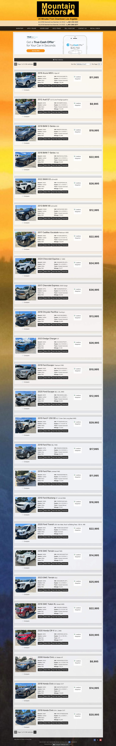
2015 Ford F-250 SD (57, 418)
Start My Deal (56, 85)
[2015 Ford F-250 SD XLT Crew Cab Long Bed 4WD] (25, 425)
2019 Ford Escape (51, 365)
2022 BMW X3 (48, 179)
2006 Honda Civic (50, 657)
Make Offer (47, 85)
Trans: (56, 80)
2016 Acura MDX (49, 73)
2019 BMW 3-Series (48, 126)
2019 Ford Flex (48, 445)
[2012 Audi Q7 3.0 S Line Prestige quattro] (25, 106)
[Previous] (15, 64)
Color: (39, 80)
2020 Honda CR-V (49, 630)
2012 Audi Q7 (53, 99)
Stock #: (40, 76)
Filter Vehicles (58, 60)
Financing (64, 85)
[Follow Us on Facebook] (95, 740)
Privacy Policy (29, 739)
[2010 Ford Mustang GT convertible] (25, 505)
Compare (26, 90)
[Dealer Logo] (58, 10)
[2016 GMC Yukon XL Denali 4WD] (25, 611)
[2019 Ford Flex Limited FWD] (25, 478)
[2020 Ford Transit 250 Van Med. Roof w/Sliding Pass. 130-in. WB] (25, 531)
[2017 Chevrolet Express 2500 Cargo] (25, 292)
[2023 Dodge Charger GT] (25, 345)
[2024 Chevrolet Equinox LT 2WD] (25, 266)
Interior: (40, 78)
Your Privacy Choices (64, 741)
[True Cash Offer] (58, 43)
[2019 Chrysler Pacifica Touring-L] (25, 319)
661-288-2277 (73, 24)
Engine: (56, 78)
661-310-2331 (73, 22)
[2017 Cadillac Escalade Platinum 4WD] (25, 239)
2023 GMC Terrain (47, 577)
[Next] (35, 64)
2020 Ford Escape (51, 391)
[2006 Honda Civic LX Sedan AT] (25, 664)
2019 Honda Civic (51, 710)
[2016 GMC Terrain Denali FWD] (25, 558)
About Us (19, 739)
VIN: (55, 76)
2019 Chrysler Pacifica (51, 312)
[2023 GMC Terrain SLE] (25, 584)
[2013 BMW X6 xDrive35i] (25, 213)
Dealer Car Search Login (44, 741)
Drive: (39, 82)
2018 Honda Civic (51, 684)
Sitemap (57, 741)
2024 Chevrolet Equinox (51, 259)
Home (15, 739)
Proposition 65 (74, 741)
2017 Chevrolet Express (53, 285)
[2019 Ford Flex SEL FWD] (25, 452)
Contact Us (23, 739)
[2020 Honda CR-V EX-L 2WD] (25, 637)
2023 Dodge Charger (48, 338)
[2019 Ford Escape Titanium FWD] (25, 372)
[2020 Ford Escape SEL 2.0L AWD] (25, 398)
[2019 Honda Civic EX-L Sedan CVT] (25, 717)
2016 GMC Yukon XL (51, 604)
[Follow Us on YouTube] (100, 740)
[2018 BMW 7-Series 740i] (25, 160)
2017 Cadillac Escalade (53, 232)
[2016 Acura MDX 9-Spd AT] (25, 80)
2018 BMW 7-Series (48, 153)
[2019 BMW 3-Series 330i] (25, 133)
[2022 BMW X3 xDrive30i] (25, 186)
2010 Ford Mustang (52, 498)
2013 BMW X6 (47, 206)
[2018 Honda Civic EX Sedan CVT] (25, 690)
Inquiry (40, 85)
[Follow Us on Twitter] (98, 740)
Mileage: (56, 82)
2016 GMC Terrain (50, 551)
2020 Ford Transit (61, 524)
